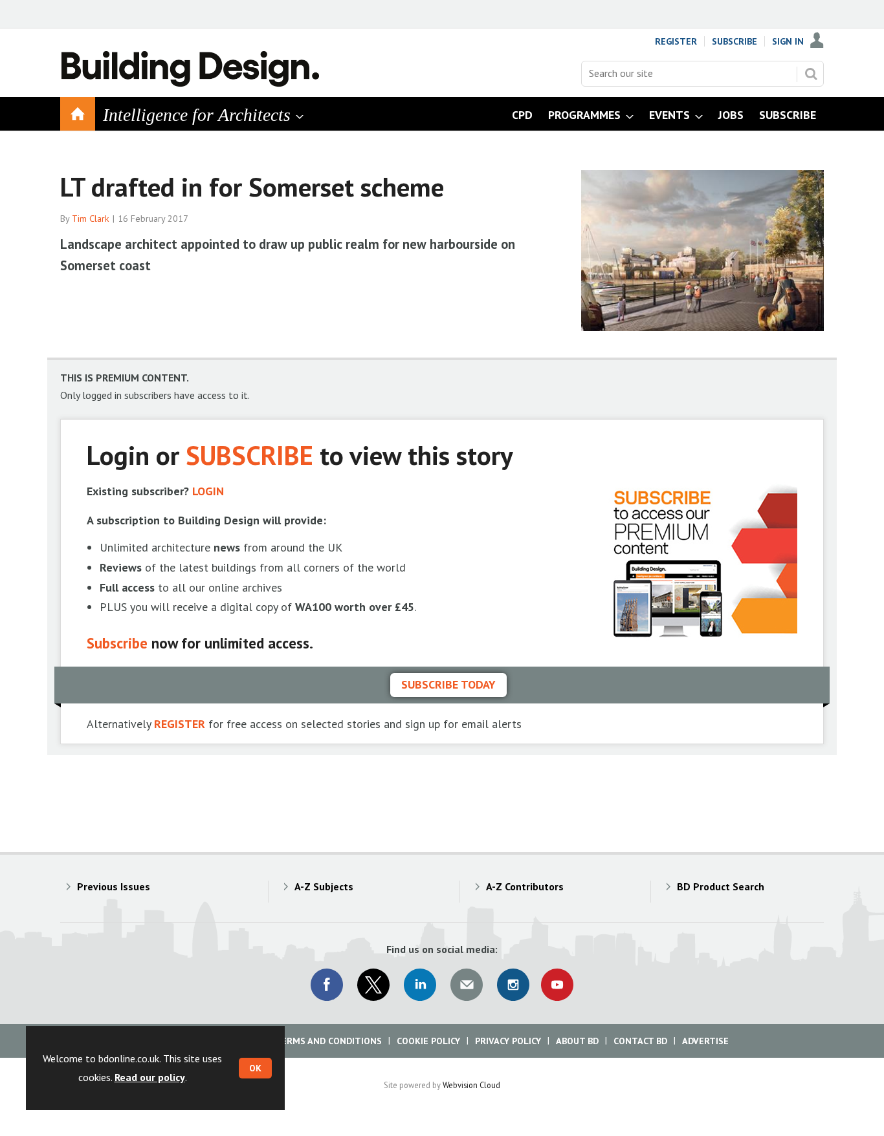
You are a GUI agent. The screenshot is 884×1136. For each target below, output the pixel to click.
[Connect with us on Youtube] (557, 985)
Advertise (705, 1041)
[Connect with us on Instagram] (513, 985)
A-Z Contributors (525, 886)
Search (811, 73)
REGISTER (179, 723)
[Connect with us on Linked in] (420, 985)
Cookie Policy (428, 1041)
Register (676, 41)
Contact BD (640, 1041)
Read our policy (150, 1077)
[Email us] (466, 985)
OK (255, 1068)
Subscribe (734, 41)
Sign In (788, 41)
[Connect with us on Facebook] (327, 985)
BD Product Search (720, 886)
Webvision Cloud (471, 1085)
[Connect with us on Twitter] (373, 985)
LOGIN (208, 491)
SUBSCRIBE (249, 455)
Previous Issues (113, 886)
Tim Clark (90, 218)
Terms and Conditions (328, 1041)
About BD (577, 1041)
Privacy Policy (508, 1041)
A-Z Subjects (323, 886)
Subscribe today (448, 684)
